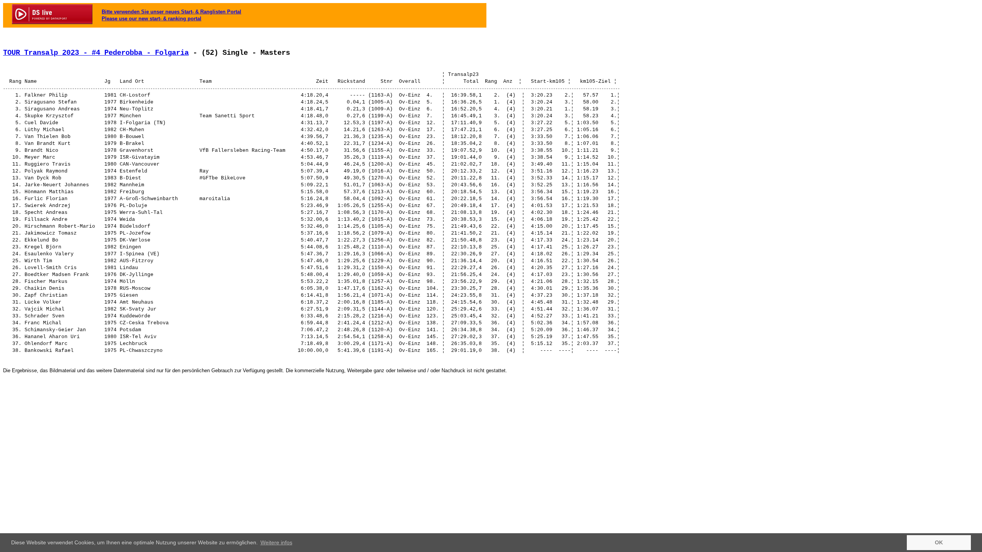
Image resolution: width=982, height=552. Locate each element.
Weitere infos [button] (276, 542)
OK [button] (939, 542)
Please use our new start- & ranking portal (151, 18)
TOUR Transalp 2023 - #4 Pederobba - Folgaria (96, 53)
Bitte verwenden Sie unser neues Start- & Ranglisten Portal (171, 12)
